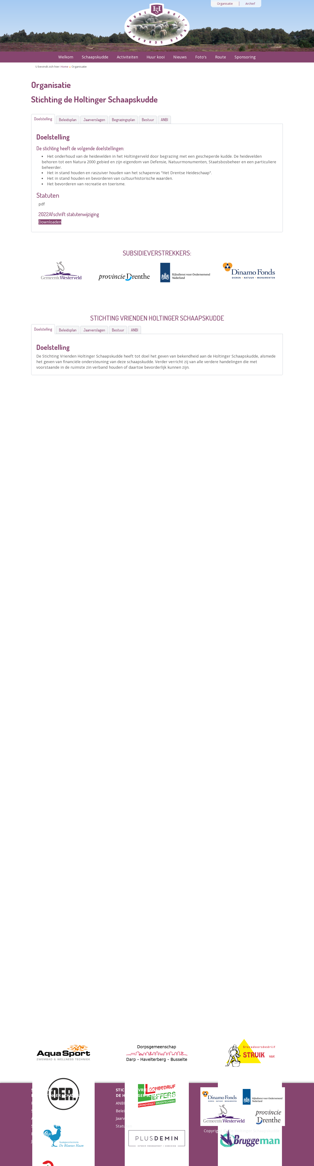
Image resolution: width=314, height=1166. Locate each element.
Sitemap (39, 1110)
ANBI (35, 1118)
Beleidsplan (42, 1133)
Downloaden (49, 221)
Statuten (39, 1126)
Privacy (37, 1103)
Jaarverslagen (43, 1141)
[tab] (43, 119)
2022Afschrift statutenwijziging (68, 214)
